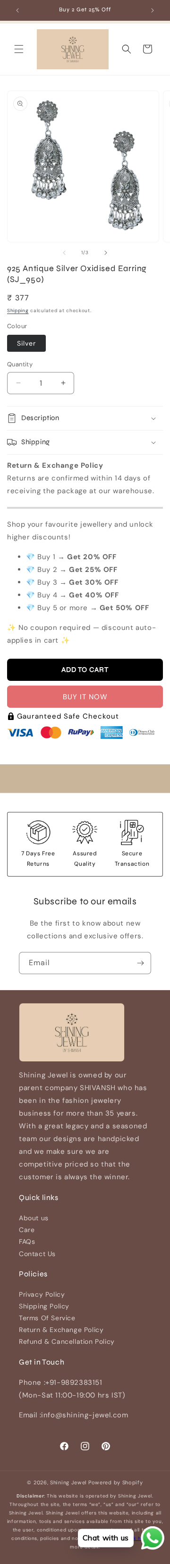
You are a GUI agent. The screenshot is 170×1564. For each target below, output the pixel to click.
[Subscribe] (140, 963)
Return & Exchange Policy (61, 1329)
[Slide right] (105, 252)
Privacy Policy (42, 1294)
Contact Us (37, 1254)
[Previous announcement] (17, 10)
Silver (26, 343)
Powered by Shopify (115, 1482)
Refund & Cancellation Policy (67, 1341)
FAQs (27, 1241)
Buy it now (85, 697)
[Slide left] (64, 252)
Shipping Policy (44, 1306)
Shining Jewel (68, 1482)
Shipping (18, 310)
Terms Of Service (47, 1318)
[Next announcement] (152, 10)
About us (34, 1218)
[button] (18, 49)
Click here (137, 1538)
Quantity (20, 364)
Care (26, 1229)
